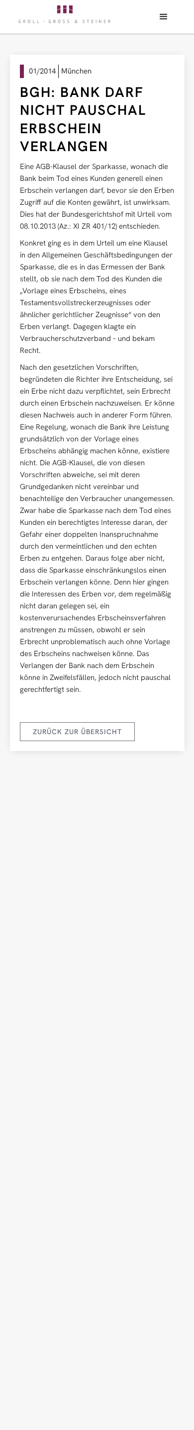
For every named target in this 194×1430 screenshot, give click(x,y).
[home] (64, 14)
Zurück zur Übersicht (77, 731)
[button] (164, 17)
